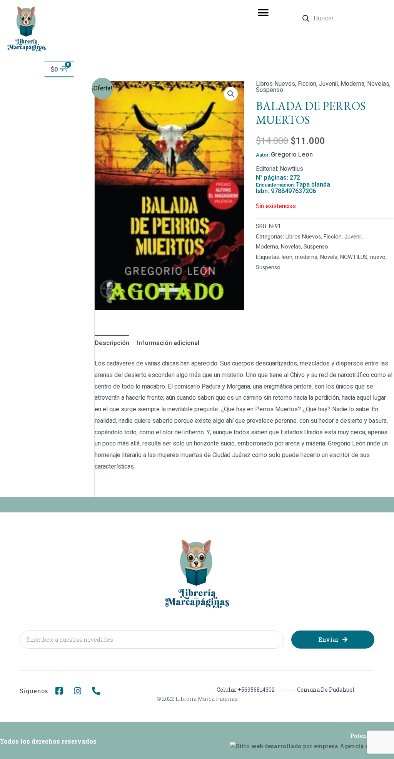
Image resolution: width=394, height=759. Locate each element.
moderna (306, 257)
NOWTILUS (353, 257)
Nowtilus (291, 168)
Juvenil (328, 83)
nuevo (378, 257)
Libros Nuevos (275, 83)
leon (287, 257)
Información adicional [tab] (168, 343)
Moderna (352, 83)
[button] (263, 12)
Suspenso (269, 90)
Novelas (378, 83)
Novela (328, 257)
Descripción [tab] (112, 343)
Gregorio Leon (292, 154)
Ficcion (307, 83)
